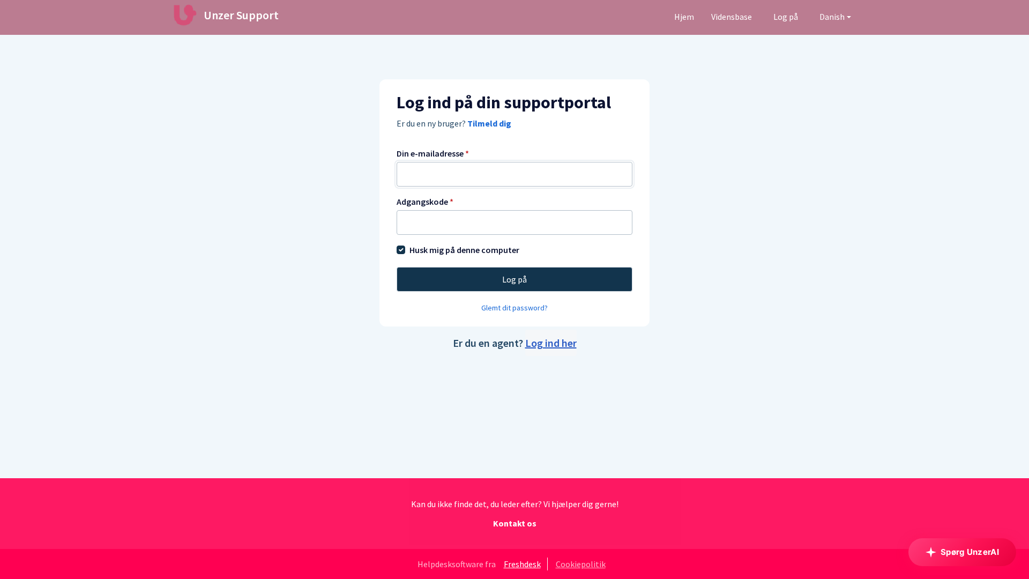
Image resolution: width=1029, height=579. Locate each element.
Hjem (684, 16)
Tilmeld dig (489, 123)
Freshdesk (522, 564)
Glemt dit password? (514, 308)
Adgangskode (425, 201)
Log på (785, 16)
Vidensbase (731, 16)
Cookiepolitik (581, 564)
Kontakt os (514, 523)
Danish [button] (832, 16)
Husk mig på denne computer (464, 249)
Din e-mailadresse (433, 153)
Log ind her (551, 343)
